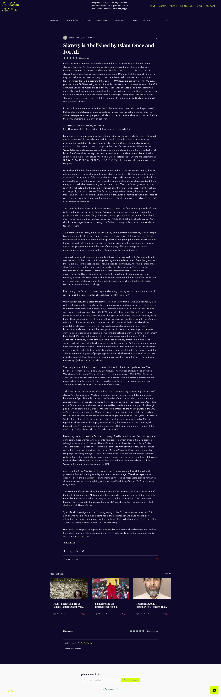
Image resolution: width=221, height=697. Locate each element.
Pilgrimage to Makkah (72, 20)
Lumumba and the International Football (106, 605)
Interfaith (134, 20)
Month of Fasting (103, 20)
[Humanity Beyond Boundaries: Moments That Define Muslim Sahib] (152, 588)
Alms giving (120, 20)
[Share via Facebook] (64, 551)
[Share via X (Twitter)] (70, 551)
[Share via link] (83, 551)
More (145, 20)
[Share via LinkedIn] (77, 551)
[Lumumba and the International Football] (110, 588)
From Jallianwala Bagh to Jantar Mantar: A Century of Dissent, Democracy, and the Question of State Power (68, 605)
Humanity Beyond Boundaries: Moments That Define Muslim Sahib (150, 605)
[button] (167, 20)
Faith (89, 20)
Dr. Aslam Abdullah (10, 7)
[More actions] (156, 37)
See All (168, 573)
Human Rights (69, 542)
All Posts (54, 20)
